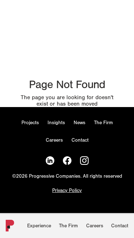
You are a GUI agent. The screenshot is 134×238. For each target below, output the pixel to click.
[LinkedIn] (50, 160)
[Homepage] (8, 227)
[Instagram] (84, 160)
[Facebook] (67, 160)
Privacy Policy (67, 190)
